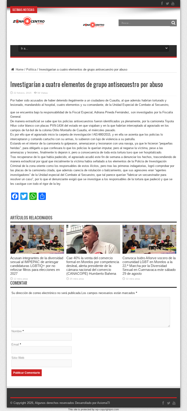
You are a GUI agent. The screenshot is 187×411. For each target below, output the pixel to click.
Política (31, 69)
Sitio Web (17, 357)
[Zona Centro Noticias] (58, 26)
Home (19, 69)
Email (15, 344)
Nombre (16, 331)
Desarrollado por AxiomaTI (92, 403)
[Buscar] (173, 22)
